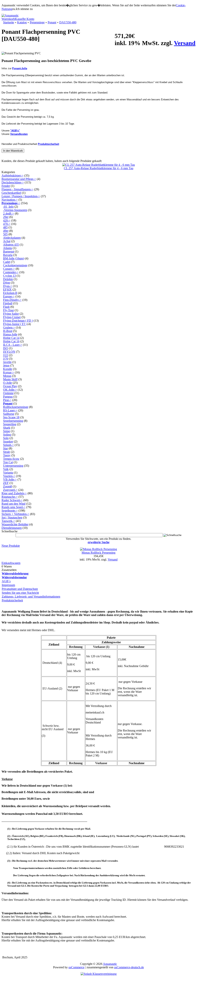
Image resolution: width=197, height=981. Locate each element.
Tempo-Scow (11, 458)
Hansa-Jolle (10, 334)
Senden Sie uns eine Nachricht (20, 592)
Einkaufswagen (11, 563)
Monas (7, 375)
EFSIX (7, 289)
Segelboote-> (10, 510)
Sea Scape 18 (11, 417)
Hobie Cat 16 (11, 341)
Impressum (8, 585)
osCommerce (76, 967)
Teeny (7, 455)
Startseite (8, 22)
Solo (6, 438)
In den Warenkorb (13, 150)
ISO (5, 348)
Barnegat (8, 251)
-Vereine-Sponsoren (15, 210)
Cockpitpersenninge (15, 265)
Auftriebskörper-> (12, 175)
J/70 (5, 358)
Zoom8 (7, 486)
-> (11, 203)
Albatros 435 (11, 244)
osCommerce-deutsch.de (129, 967)
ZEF (6, 483)
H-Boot (7, 331)
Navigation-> (10, 199)
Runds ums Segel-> (13, 507)
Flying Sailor (11, 313)
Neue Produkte (11, 545)
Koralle (7, 369)
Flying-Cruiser (12, 317)
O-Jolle (7, 382)
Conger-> (9, 268)
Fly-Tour (8, 310)
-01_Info (8, 206)
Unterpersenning (13, 465)
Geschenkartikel (11, 192)
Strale (6, 451)
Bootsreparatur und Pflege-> (19, 179)
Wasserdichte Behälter (15, 524)
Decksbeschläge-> (13, 182)
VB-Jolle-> (10, 479)
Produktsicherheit (12, 600)
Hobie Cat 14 (11, 337)
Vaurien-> (9, 476)
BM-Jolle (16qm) (13, 258)
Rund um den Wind (13, 503)
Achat (6, 241)
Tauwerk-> (8, 521)
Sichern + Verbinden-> (15, 514)
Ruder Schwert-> (12, 500)
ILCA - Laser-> (12, 344)
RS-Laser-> (10, 410)
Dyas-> (7, 286)
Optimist (8, 393)
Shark (6, 427)
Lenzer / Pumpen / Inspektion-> (21, 196)
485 (5, 227)
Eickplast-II (10, 293)
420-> (6, 220)
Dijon (6, 282)
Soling (7, 434)
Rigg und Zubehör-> (14, 493)
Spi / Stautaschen (12, 517)
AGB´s (6, 581)
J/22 (5, 355)
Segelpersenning (13, 420)
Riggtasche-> (10, 496)
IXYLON (9, 351)
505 (5, 234)
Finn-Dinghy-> (12, 299)
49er (5, 230)
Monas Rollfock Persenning (98, 552)
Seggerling (9, 424)
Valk (6, 469)
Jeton (6, 365)
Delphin (8, 279)
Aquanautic (110, 963)
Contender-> (10, 272)
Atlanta (7, 248)
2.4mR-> (8, 213)
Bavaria (8, 255)
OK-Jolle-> (10, 389)
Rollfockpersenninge (15, 407)
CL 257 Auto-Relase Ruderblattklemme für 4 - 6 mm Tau (98, 168)
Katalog (22, 22)
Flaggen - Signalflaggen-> (17, 189)
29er (5, 217)
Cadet (6, 261)
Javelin (7, 362)
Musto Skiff (10, 379)
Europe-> (9, 296)
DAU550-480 (67, 22)
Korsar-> (8, 372)
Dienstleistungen (12, 527)
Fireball (7, 303)
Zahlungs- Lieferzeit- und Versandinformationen (31, 596)
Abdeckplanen (12, 237)
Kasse (18, 19)
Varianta (8, 472)
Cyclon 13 (9, 275)
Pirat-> (7, 400)
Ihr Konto (28, 19)
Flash (6, 306)
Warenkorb (8, 19)
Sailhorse (8, 413)
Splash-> (8, 445)
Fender (6, 185)
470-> (6, 223)
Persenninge (37, 22)
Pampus (8, 396)
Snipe (6, 431)
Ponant (52, 22)
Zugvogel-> (10, 489)
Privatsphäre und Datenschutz (20, 588)
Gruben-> (9, 327)
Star (5, 448)
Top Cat (8, 462)
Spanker (8, 441)
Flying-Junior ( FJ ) (15, 324)
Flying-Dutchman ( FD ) (18, 320)
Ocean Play (10, 386)
